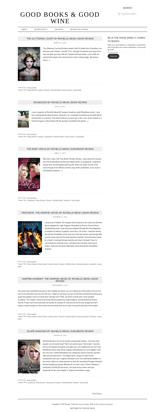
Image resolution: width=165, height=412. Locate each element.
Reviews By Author (79, 29)
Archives (59, 29)
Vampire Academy (82, 264)
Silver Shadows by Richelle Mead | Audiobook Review (60, 331)
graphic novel (53, 264)
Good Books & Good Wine (60, 18)
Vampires (67, 200)
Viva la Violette (84, 404)
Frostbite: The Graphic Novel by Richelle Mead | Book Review (60, 213)
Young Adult (77, 90)
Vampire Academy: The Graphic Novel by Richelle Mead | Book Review (60, 280)
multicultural (48, 136)
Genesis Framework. (105, 404)
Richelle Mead (56, 90)
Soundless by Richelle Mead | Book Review (60, 102)
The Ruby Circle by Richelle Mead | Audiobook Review (60, 149)
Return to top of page (82, 408)
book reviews (31, 87)
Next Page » (97, 393)
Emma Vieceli (42, 264)
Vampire (76, 382)
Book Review (32, 90)
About (24, 29)
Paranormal (50, 382)
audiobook (31, 200)
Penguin (47, 90)
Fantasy (40, 90)
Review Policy (40, 29)
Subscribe (113, 56)
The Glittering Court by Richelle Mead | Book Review (60, 38)
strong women (67, 90)
